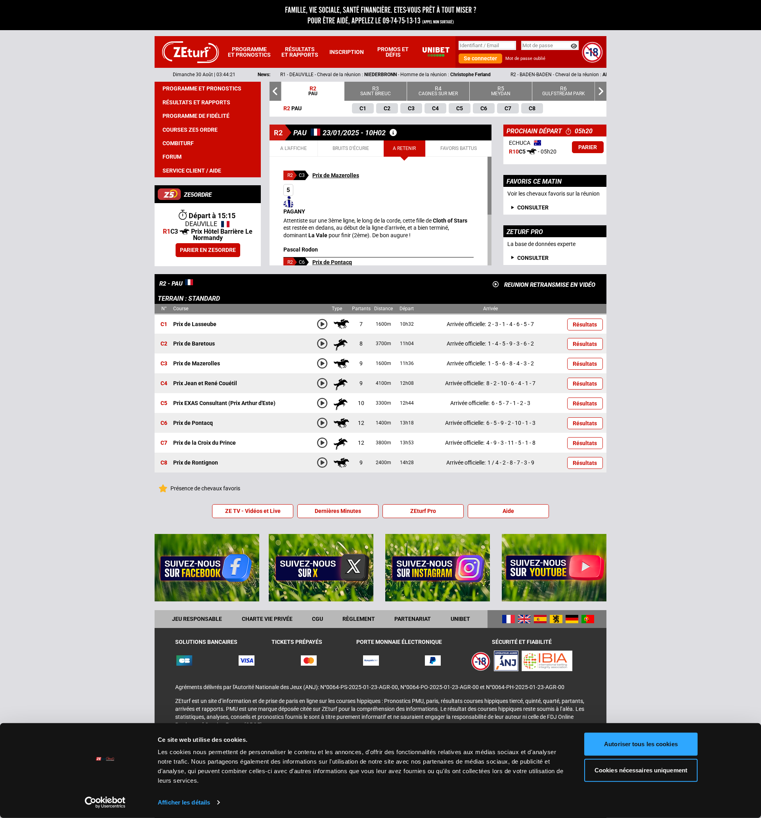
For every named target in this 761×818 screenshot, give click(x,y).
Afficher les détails (184, 802)
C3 (164, 364)
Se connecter (480, 58)
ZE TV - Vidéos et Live (253, 511)
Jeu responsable (197, 619)
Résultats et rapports (299, 52)
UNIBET (460, 619)
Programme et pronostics (249, 52)
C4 (164, 383)
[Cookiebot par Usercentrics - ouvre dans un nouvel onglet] (105, 802)
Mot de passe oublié (525, 58)
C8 (164, 463)
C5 (164, 403)
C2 (164, 344)
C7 (164, 443)
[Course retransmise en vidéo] (496, 284)
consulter (533, 207)
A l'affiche (293, 148)
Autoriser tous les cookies (641, 744)
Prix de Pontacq (332, 262)
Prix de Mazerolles (335, 175)
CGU (317, 619)
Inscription (346, 52)
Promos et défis (393, 52)
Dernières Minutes (338, 511)
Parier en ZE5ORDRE (208, 250)
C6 (164, 423)
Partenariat (412, 619)
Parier (587, 147)
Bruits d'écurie (351, 148)
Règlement (358, 619)
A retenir (404, 148)
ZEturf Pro (423, 511)
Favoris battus (458, 148)
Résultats (585, 324)
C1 (164, 324)
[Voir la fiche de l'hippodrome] (393, 132)
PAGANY (294, 200)
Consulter (533, 258)
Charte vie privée (267, 619)
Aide (508, 511)
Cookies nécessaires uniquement (641, 769)
